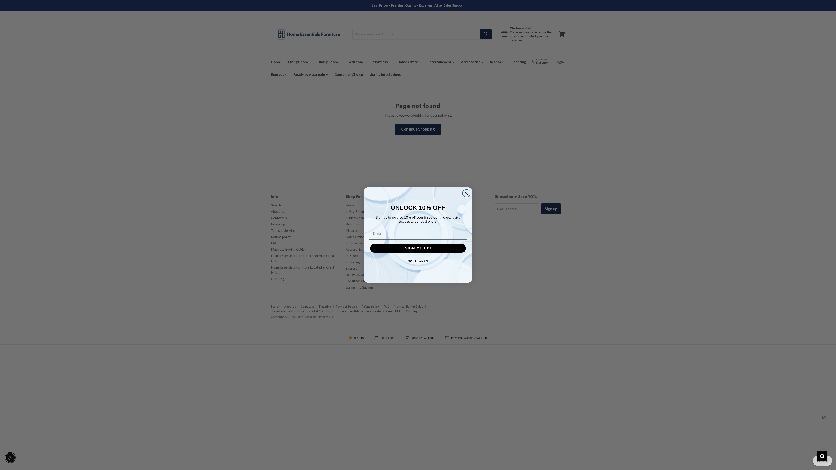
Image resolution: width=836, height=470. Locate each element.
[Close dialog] (466, 193)
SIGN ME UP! (418, 248)
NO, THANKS (418, 261)
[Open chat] (822, 456)
